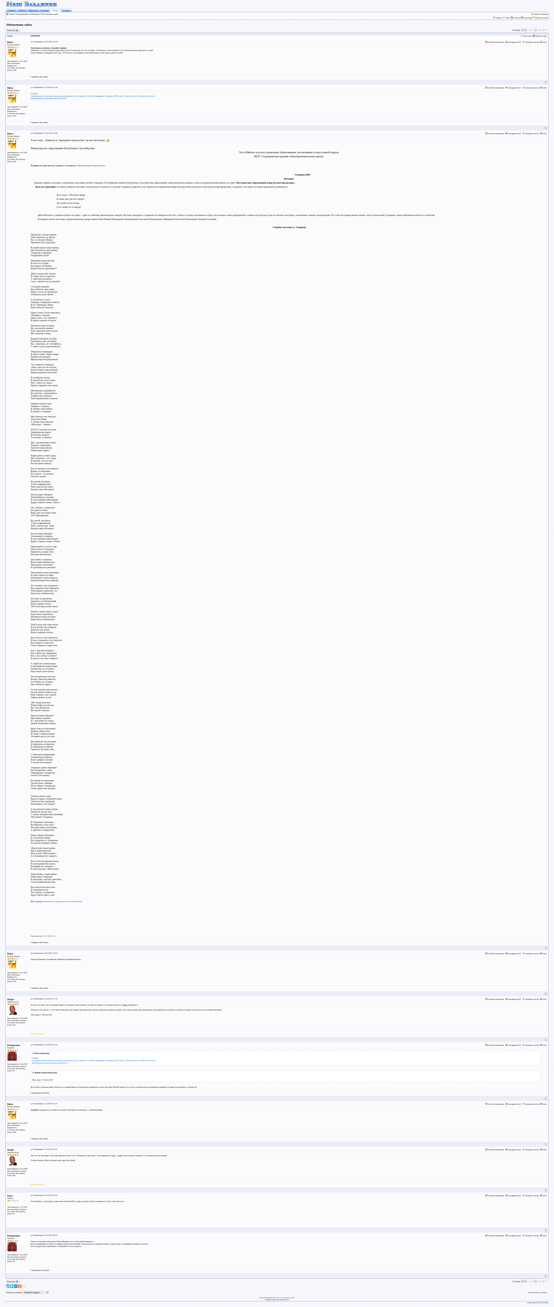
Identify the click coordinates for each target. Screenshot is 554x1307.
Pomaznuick (13, 1045)
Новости (22, 10)
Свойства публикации (495, 42)
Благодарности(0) (514, 42)
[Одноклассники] (19, 1286)
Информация (34, 14)
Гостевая (44, 10)
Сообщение (35, 36)
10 (544, 30)
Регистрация (528, 18)
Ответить (11, 30)
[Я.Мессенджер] (11, 1286)
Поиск (507, 18)
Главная (11, 10)
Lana (10, 1195)
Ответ (544, 42)
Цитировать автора (532, 42)
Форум (55, 10)
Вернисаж (33, 10)
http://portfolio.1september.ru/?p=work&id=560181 (62, 902)
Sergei (10, 999)
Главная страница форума (18, 14)
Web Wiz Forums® (279, 1297)
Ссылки (66, 10)
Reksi (10, 42)
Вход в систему (542, 18)
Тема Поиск (527, 36)
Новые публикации (541, 14)
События (516, 18)
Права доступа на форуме (537, 1292)
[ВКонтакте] (15, 1286)
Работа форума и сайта (49, 14)
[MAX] (8, 1286)
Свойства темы (541, 36)
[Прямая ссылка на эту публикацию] (31, 42)
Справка (498, 18)
